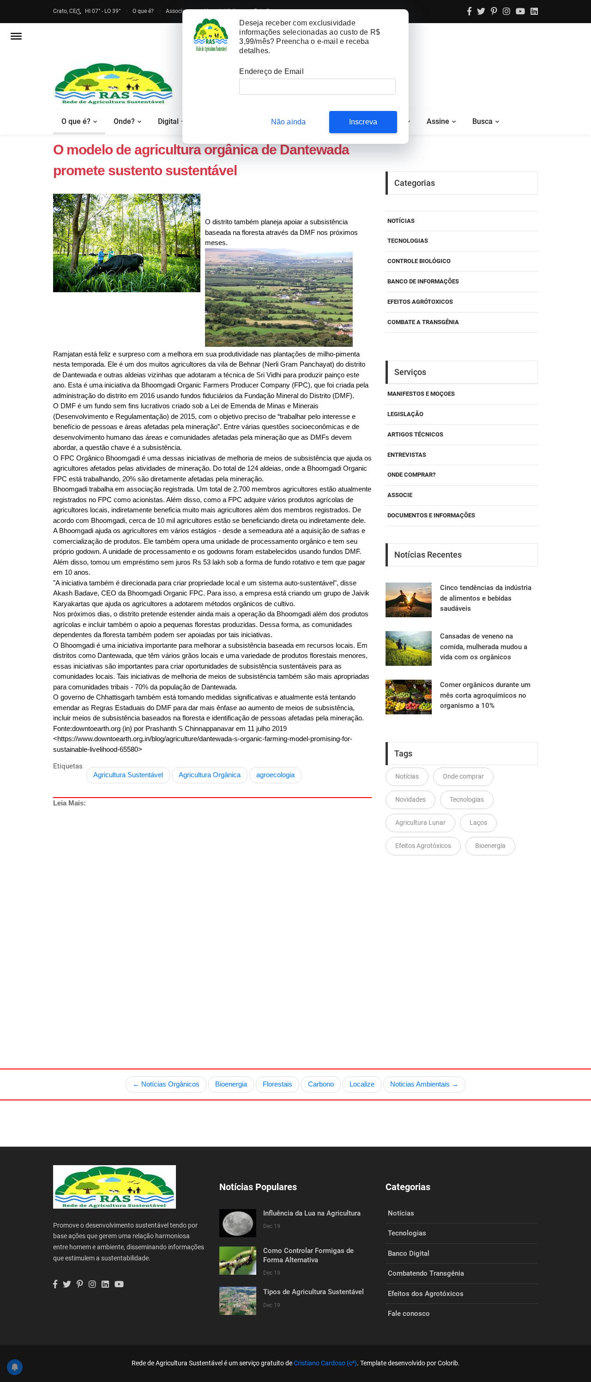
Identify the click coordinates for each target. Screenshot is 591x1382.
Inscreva (363, 122)
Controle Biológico (419, 261)
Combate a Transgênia (423, 322)
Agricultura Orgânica (210, 775)
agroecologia (275, 775)
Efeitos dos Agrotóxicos (426, 1294)
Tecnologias (407, 240)
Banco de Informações (423, 281)
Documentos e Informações (431, 515)
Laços (478, 822)
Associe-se (179, 11)
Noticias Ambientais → (424, 1084)
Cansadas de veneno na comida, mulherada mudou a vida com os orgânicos (483, 646)
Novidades (410, 799)
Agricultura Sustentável (128, 775)
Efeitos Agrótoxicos (420, 301)
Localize (362, 1084)
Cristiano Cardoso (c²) (325, 1363)
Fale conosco (409, 1313)
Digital (168, 121)
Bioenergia (490, 845)
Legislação (405, 414)
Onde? (124, 121)
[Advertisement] (233, 916)
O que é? (143, 11)
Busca (482, 121)
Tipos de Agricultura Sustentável (313, 1292)
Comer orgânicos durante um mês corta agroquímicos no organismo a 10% (485, 695)
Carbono (321, 1084)
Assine (438, 121)
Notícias (401, 220)
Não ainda (288, 122)
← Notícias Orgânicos (166, 1084)
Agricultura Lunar (420, 822)
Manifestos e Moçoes (421, 393)
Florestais (277, 1084)
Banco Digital (408, 1253)
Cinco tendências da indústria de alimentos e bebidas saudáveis (485, 598)
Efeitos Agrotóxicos (423, 845)
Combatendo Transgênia (426, 1273)
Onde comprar (463, 776)
